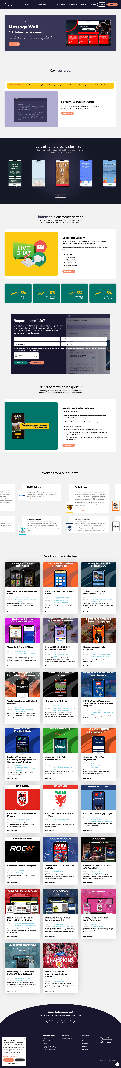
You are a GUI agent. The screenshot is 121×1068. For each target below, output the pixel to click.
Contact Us (68, 1021)
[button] (28, 4)
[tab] (16, 85)
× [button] (24, 1038)
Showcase (83, 4)
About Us (84, 1046)
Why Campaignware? (40, 4)
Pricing (52, 4)
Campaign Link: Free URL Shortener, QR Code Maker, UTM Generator (49, 1048)
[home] (14, 5)
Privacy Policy (35, 350)
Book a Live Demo (37, 362)
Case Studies (61, 4)
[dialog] (14, 1051)
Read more (6, 1054)
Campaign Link (72, 4)
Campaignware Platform (68, 1038)
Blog (83, 1038)
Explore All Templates (48, 1041)
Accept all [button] (9, 1060)
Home (44, 1038)
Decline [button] (20, 1060)
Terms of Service (102, 1060)
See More (60, 196)
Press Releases (86, 1043)
